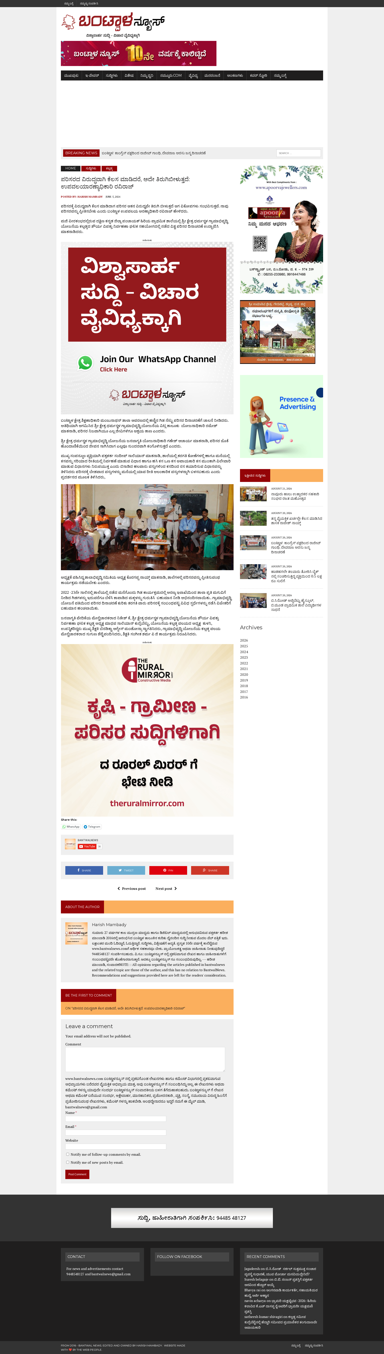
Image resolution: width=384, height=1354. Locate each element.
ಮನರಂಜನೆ (212, 75)
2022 (244, 663)
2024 (244, 651)
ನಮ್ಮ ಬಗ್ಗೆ (68, 3)
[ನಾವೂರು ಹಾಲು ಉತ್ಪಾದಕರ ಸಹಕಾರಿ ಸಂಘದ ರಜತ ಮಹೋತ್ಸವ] (253, 498)
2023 (244, 657)
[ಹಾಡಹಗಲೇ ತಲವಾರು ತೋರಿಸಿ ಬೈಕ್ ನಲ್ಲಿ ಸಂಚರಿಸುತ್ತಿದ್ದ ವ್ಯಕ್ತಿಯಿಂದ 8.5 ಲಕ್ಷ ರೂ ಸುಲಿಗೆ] (253, 576)
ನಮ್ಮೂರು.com (171, 75)
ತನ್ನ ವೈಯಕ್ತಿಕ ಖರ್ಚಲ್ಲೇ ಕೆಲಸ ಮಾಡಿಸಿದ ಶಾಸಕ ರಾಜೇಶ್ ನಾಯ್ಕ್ (296, 520)
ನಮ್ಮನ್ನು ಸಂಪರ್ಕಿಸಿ (89, 3)
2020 (244, 674)
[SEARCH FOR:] (298, 153)
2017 (244, 691)
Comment (73, 1044)
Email (70, 1126)
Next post (164, 888)
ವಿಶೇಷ (129, 75)
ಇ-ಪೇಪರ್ (92, 75)
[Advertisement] (192, 114)
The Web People (89, 1349)
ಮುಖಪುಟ (71, 75)
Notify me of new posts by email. (97, 1162)
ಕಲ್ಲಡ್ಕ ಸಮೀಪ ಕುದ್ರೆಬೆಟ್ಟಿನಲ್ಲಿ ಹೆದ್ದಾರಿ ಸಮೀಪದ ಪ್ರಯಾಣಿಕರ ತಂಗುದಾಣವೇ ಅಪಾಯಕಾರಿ (280, 1322)
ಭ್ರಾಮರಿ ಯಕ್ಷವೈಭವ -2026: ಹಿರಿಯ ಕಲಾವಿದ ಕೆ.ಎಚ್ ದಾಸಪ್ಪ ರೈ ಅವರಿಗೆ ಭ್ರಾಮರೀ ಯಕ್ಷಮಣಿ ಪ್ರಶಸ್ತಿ (280, 1306)
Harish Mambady (90, 196)
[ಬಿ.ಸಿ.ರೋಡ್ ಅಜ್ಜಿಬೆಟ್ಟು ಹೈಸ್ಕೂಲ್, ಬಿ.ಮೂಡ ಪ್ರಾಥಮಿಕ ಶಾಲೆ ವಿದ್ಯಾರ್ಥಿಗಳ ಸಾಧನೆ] (253, 604)
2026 (244, 640)
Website (71, 1140)
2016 (244, 697)
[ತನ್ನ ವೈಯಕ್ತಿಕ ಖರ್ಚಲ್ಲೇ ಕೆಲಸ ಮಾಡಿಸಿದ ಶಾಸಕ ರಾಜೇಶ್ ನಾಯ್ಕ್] (253, 522)
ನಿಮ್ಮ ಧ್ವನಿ (146, 75)
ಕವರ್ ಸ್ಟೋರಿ (258, 75)
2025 (244, 646)
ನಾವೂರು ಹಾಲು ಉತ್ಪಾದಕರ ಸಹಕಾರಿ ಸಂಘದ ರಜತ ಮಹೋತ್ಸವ (295, 496)
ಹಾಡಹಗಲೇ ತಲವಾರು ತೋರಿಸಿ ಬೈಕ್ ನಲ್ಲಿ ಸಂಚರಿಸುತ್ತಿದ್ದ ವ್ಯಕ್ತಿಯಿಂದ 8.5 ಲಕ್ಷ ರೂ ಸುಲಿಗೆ (296, 576)
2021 (244, 668)
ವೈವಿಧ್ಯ (193, 75)
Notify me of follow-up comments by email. (106, 1154)
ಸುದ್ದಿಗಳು (112, 75)
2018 (244, 685)
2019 (244, 680)
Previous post (134, 888)
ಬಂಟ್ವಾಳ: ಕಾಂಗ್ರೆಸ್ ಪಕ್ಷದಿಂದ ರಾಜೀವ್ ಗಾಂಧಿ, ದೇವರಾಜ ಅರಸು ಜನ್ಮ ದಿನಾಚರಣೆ (296, 547)
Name (70, 1112)
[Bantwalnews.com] (192, 25)
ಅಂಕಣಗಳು (235, 75)
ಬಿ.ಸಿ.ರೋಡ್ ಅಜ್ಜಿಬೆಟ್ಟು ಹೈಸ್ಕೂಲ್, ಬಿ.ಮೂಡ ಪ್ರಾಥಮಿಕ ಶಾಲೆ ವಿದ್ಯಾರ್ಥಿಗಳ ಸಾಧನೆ (296, 605)
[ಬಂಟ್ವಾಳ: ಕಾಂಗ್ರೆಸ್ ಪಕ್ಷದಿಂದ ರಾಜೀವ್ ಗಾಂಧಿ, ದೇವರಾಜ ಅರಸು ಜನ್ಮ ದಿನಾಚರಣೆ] (253, 547)
